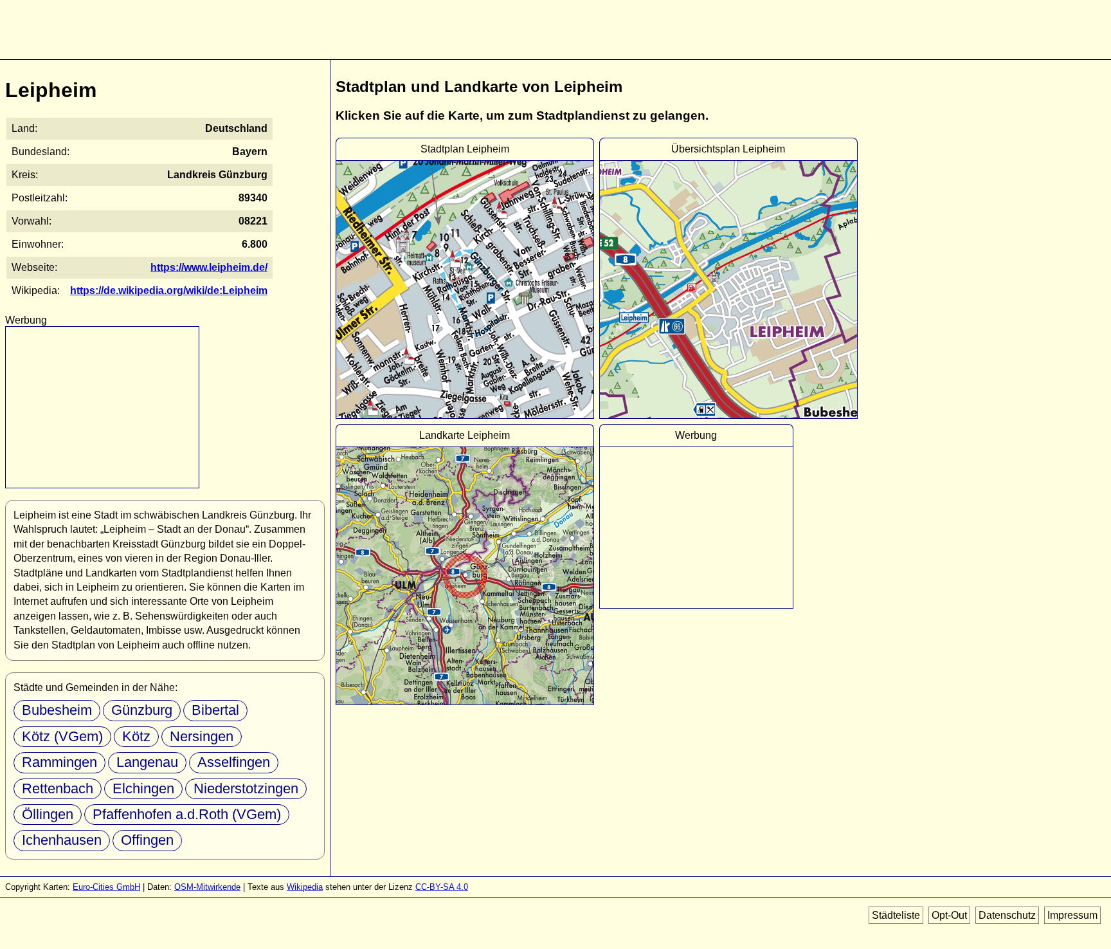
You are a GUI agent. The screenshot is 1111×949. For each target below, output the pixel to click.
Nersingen (201, 736)
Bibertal (215, 710)
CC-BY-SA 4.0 (441, 887)
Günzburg (141, 710)
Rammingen (59, 762)
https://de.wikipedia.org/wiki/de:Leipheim (168, 290)
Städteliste (896, 915)
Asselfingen (233, 762)
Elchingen (143, 788)
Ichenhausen (62, 840)
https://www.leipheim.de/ (208, 267)
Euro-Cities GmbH (106, 887)
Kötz (136, 736)
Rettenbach (57, 788)
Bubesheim (57, 710)
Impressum (1072, 915)
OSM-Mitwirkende (207, 887)
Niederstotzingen (246, 788)
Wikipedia (305, 887)
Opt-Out (949, 915)
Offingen (147, 840)
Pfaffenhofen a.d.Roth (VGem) (187, 814)
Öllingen (47, 814)
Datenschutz (1007, 915)
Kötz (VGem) (62, 736)
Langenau (147, 762)
